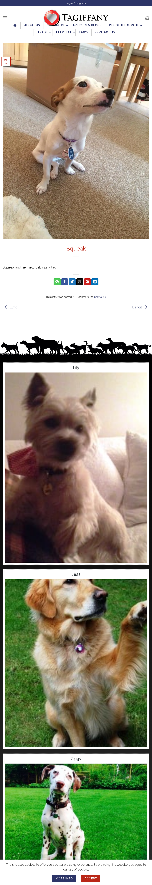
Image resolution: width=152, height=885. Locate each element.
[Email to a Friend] (79, 281)
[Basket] (147, 18)
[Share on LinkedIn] (94, 281)
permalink (100, 296)
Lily (76, 367)
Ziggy (76, 758)
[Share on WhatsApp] (57, 281)
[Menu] (5, 18)
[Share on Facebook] (64, 281)
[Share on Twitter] (72, 281)
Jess (76, 574)
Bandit (137, 307)
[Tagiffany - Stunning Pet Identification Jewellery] (76, 18)
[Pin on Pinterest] (87, 281)
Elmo (13, 307)
